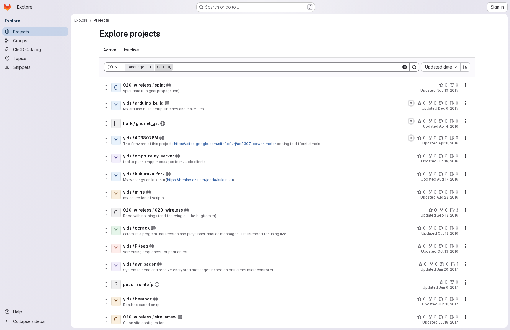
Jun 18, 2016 (447, 161)
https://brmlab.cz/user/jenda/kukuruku (200, 180)
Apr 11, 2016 (448, 143)
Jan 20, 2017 (447, 269)
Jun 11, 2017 (448, 304)
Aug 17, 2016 (447, 179)
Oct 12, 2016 (448, 233)
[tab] (109, 50)
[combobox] (440, 67)
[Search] (414, 67)
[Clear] (404, 67)
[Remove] (169, 67)
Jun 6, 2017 (448, 287)
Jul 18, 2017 (448, 322)
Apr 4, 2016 (448, 126)
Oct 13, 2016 (447, 251)
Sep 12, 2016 (447, 215)
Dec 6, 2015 (448, 108)
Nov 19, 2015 (447, 90)
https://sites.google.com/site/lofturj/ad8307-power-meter (225, 144)
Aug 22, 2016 (447, 197)
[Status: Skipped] (411, 103)
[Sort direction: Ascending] (465, 67)
